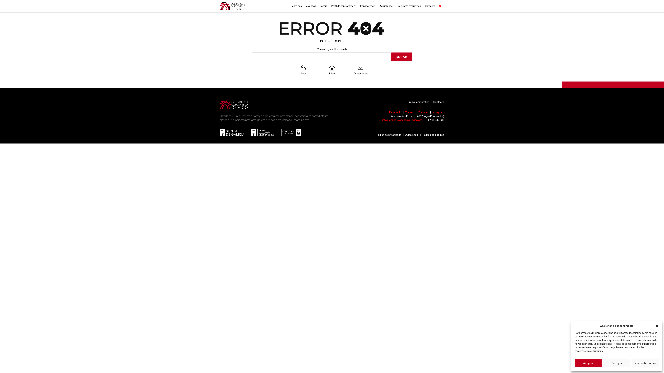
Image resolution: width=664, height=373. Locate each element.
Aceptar (588, 363)
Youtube (423, 112)
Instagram (438, 112)
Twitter (409, 112)
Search (401, 56)
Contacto (438, 102)
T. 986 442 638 (436, 120)
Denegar (617, 363)
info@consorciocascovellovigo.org (402, 120)
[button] (657, 326)
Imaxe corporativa (419, 102)
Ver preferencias (645, 363)
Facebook (395, 112)
